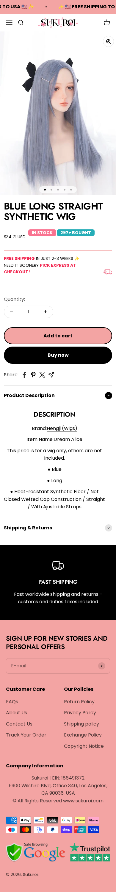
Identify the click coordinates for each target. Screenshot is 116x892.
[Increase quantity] (45, 312)
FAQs (12, 701)
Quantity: (14, 299)
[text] (54, 469)
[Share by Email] (51, 375)
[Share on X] (42, 375)
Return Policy (79, 701)
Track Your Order (26, 734)
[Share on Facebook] (24, 375)
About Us (16, 712)
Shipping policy (81, 723)
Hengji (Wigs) (62, 428)
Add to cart (58, 335)
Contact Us (19, 723)
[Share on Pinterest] (33, 375)
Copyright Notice (84, 746)
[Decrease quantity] (11, 312)
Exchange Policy (83, 734)
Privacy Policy (80, 712)
